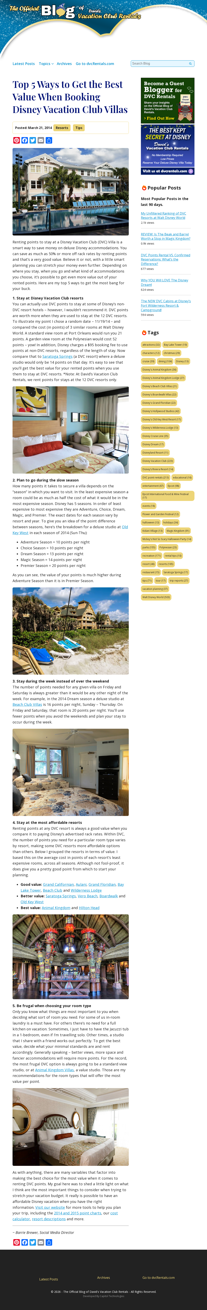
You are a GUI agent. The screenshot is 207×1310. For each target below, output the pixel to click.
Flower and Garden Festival (160, 514)
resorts (166, 564)
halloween (151, 522)
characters (151, 353)
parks (149, 547)
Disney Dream (153, 444)
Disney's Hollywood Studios (161, 411)
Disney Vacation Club (158, 461)
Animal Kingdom (56, 907)
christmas (172, 353)
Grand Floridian (102, 884)
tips (147, 580)
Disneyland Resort (155, 452)
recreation (152, 555)
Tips (78, 128)
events (149, 506)
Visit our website (50, 1207)
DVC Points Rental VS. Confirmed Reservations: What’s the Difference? (165, 259)
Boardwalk (108, 896)
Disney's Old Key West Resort (162, 419)
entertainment (153, 486)
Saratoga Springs (57, 356)
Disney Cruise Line (155, 436)
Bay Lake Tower (175, 344)
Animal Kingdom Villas (54, 1069)
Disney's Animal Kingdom (159, 369)
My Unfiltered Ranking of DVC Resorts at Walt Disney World (163, 215)
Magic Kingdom (178, 531)
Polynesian (168, 547)
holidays (170, 522)
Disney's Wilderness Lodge (160, 427)
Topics (44, 63)
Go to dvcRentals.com (95, 63)
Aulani (81, 884)
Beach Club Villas (27, 704)
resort (148, 564)
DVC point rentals (156, 477)
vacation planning (155, 589)
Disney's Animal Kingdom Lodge (163, 378)
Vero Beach (87, 896)
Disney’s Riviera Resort (158, 469)
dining (165, 361)
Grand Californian (58, 884)
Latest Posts (24, 63)
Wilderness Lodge (86, 890)
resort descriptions (49, 1218)
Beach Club (52, 890)
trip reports (179, 580)
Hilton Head (89, 907)
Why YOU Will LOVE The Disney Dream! (164, 282)
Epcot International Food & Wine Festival (166, 495)
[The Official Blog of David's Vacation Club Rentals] (71, 10)
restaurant (151, 572)
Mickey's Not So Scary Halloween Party (167, 539)
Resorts (62, 128)
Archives (64, 63)
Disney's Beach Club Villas (160, 386)
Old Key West (32, 901)
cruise (148, 361)
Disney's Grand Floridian (159, 403)
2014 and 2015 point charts (77, 1213)
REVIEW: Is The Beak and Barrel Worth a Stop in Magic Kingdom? (165, 236)
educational (182, 477)
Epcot (173, 486)
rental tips (173, 555)
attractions (151, 344)
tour (161, 580)
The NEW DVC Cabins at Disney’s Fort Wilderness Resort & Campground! (166, 305)
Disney (182, 361)
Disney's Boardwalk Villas (159, 394)
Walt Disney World (156, 597)
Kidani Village (153, 531)
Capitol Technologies (112, 1296)
